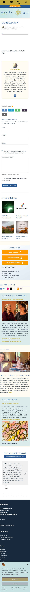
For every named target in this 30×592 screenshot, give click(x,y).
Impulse (2, 558)
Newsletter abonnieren (7, 525)
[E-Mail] (24, 110)
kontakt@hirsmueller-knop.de (11, 419)
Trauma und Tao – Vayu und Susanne (12, 299)
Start (4, 2)
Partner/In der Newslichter (14, 296)
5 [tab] (14, 494)
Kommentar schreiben (8, 157)
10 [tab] (26, 494)
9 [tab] (24, 494)
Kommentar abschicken (9, 185)
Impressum (3, 535)
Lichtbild (15, 28)
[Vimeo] (14, 289)
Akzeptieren (15, 579)
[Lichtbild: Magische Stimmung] (8, 227)
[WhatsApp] (17, 110)
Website (4, 143)
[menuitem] (4, 2)
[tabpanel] (15, 474)
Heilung (2, 553)
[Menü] (27, 13)
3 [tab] (9, 494)
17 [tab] (19, 496)
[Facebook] (4, 110)
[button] (27, 564)
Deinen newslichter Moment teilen (15, 456)
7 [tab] (19, 494)
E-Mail (4, 135)
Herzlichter (3, 556)
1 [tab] (4, 494)
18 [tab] (21, 496)
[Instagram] (8, 289)
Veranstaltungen (9, 400)
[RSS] (18, 289)
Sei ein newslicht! (18, 2)
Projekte (2, 549)
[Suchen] (24, 13)
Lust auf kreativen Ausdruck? (10, 403)
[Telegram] (11, 110)
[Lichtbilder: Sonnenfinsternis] (8, 207)
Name (4, 127)
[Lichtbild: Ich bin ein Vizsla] (22, 227)
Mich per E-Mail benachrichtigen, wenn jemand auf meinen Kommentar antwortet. (15, 152)
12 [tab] (6, 496)
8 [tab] (21, 494)
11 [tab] (4, 496)
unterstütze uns (15, 6)
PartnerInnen (11, 2)
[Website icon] (15, 95)
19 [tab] (24, 496)
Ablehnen (15, 584)
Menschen (3, 551)
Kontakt (2, 520)
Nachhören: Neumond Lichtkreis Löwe (15, 375)
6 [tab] (16, 494)
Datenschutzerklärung (6, 537)
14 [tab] (11, 496)
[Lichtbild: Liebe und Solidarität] (22, 207)
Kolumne (2, 560)
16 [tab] (16, 496)
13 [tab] (9, 496)
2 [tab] (6, 494)
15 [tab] (14, 496)
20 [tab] (26, 496)
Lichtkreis (25, 2)
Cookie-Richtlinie (5, 539)
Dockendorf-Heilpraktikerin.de (11, 339)
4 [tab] (11, 494)
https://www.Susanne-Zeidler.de (11, 341)
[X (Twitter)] (11, 289)
